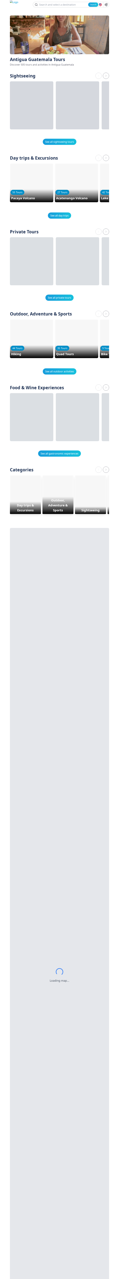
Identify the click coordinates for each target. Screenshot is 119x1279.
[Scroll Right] (106, 76)
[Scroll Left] (98, 76)
